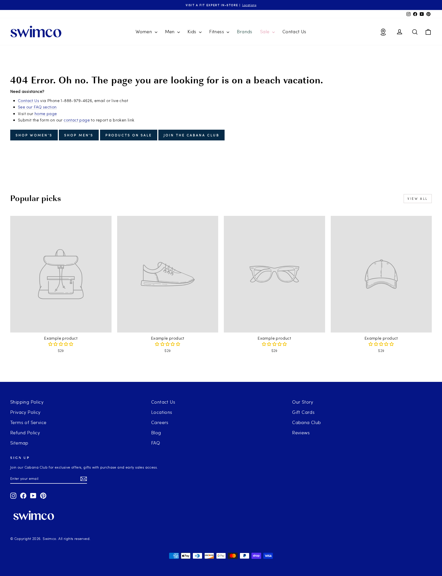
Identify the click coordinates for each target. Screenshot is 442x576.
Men (170, 31)
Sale (265, 31)
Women (144, 31)
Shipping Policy (26, 401)
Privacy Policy (25, 412)
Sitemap (19, 442)
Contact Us (294, 31)
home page (46, 113)
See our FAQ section (37, 106)
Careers (160, 422)
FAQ (155, 442)
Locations (161, 412)
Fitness (217, 31)
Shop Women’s (34, 135)
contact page (77, 120)
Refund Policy (25, 432)
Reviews (301, 432)
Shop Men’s (78, 135)
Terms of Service (28, 422)
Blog (156, 432)
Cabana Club (306, 422)
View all (417, 198)
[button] (60, 344)
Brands (244, 31)
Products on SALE (128, 135)
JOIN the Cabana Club (191, 135)
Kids (192, 31)
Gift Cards (303, 412)
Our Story (302, 401)
